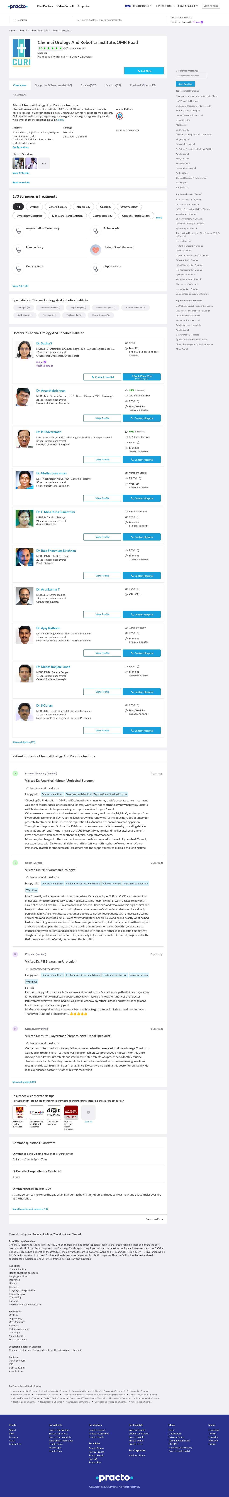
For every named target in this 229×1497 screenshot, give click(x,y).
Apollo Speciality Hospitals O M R (191, 339)
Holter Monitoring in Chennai (189, 245)
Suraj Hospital (182, 187)
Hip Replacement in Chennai (189, 269)
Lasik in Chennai (183, 241)
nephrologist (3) (78, 307)
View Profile (102, 418)
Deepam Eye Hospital (186, 168)
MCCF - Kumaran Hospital (188, 110)
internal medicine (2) (135, 307)
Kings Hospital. (183, 139)
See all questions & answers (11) (30, 1208)
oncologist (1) (49, 315)
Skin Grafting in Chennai (187, 260)
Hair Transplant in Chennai (188, 199)
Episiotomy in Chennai (186, 228)
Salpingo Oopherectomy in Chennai (192, 293)
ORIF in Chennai (183, 250)
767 (139, 395)
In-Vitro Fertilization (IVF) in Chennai (193, 209)
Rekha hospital (183, 163)
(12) (113, 85)
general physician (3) (50, 307)
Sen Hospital (181, 182)
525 (139, 436)
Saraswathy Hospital (185, 144)
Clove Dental (182, 349)
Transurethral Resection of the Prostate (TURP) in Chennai (198, 234)
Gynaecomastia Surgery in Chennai (192, 255)
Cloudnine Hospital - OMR (188, 315)
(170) (53, 85)
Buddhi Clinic (182, 173)
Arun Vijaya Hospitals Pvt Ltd (189, 115)
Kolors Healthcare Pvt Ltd (188, 320)
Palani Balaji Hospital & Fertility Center (194, 134)
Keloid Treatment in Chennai (189, 265)
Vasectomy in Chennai (186, 214)
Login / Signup (211, 5)
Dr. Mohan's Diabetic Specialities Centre (194, 305)
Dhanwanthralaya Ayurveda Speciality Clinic (196, 96)
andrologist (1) (25, 315)
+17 (44, 163)
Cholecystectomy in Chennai (189, 218)
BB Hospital (181, 125)
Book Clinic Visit (143, 377)
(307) (89, 85)
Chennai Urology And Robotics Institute (194, 344)
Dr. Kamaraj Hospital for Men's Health (193, 105)
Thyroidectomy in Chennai (188, 279)
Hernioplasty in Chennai (187, 289)
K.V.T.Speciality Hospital (187, 101)
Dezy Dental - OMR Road (187, 334)
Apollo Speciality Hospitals (188, 325)
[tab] (20, 85)
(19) (143, 85)
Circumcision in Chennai (187, 204)
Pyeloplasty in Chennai (186, 274)
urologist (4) (24, 307)
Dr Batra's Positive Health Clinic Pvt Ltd (194, 149)
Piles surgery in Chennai (187, 284)
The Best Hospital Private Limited (191, 178)
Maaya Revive (182, 158)
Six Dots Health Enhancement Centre (193, 310)
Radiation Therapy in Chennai (190, 223)
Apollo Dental (182, 154)
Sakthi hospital (182, 129)
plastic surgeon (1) (101, 315)
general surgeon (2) (105, 307)
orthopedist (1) (74, 315)
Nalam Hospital (183, 120)
